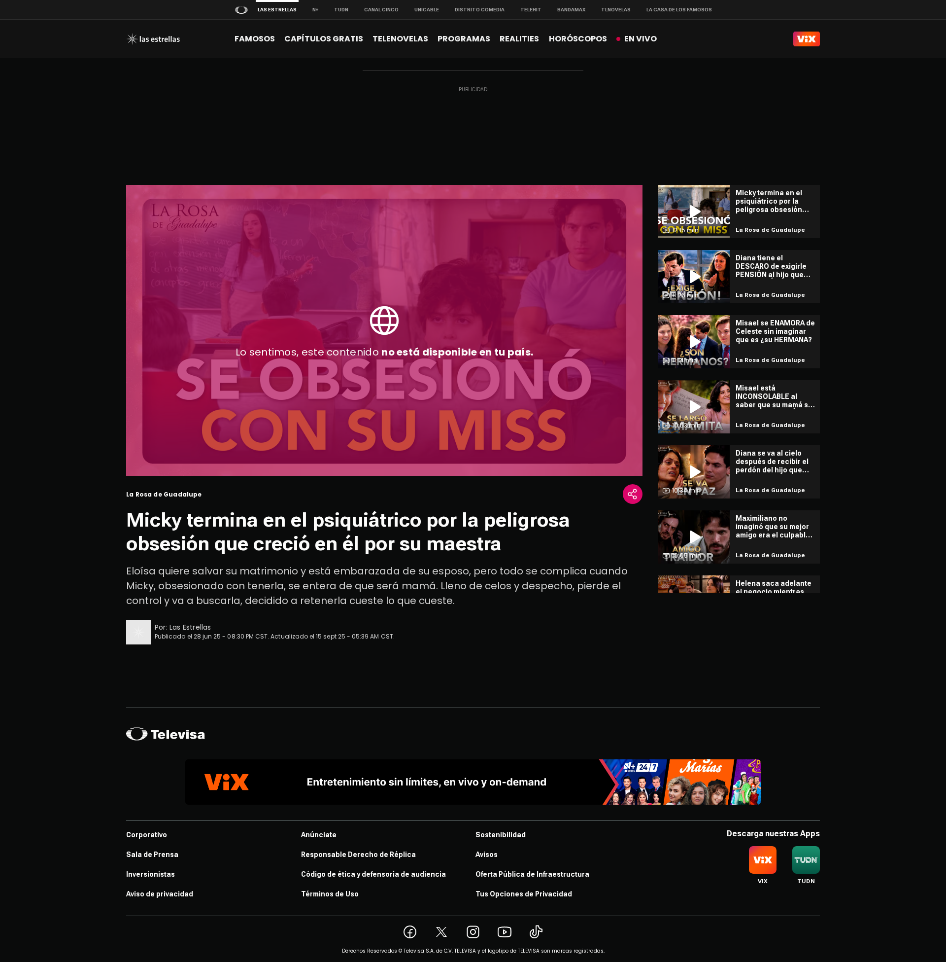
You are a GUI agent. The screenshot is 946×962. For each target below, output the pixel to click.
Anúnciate (319, 835)
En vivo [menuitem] (640, 38)
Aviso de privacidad (159, 894)
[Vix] (806, 39)
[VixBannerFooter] (473, 782)
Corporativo (146, 835)
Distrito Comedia (480, 9)
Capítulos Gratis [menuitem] (323, 38)
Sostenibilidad (500, 835)
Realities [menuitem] (519, 38)
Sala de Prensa (152, 854)
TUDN (341, 9)
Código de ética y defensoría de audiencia (373, 874)
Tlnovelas (616, 9)
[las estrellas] (153, 39)
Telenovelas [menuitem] (400, 38)
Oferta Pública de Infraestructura (532, 874)
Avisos (486, 854)
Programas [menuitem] (464, 38)
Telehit (530, 9)
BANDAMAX (571, 9)
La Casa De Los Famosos (679, 9)
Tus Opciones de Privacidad (523, 894)
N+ (315, 9)
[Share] (632, 494)
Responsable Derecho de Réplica (358, 854)
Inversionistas (150, 874)
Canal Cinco (381, 9)
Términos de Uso (330, 894)
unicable (426, 9)
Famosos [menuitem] (255, 38)
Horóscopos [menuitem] (578, 38)
